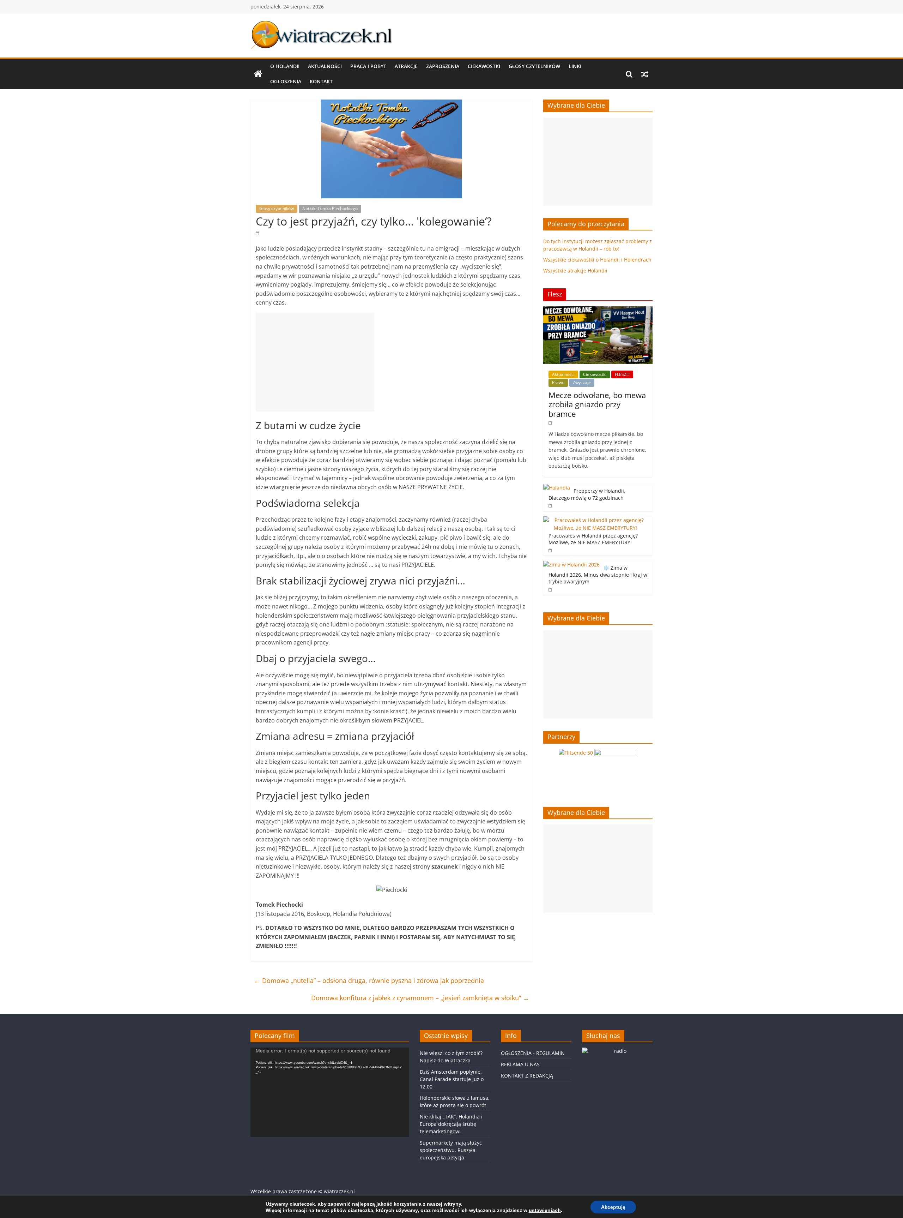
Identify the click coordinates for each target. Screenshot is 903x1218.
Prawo (558, 382)
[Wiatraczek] (258, 74)
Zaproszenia (442, 66)
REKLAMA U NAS (520, 1064)
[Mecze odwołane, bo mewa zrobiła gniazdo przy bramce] (598, 310)
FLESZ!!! (622, 374)
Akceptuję (613, 1207)
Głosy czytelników (534, 66)
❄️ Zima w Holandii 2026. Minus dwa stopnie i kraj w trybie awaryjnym (598, 574)
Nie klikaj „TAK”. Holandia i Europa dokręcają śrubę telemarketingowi (451, 1124)
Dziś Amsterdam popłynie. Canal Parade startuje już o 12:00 (452, 1079)
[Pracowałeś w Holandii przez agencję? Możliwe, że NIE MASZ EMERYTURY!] (596, 520)
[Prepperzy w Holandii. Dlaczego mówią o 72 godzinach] (556, 487)
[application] (329, 1092)
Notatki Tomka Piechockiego (330, 208)
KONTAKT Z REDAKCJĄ (527, 1075)
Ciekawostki (484, 66)
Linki (575, 66)
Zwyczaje (582, 382)
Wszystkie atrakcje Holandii (575, 270)
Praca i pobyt (368, 66)
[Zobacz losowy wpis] (645, 74)
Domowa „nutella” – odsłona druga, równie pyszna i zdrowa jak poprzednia (369, 980)
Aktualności (325, 66)
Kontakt (321, 81)
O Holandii (284, 66)
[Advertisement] (315, 362)
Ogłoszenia (285, 81)
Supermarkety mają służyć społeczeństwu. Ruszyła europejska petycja (451, 1150)
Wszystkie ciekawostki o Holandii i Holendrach (597, 259)
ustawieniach (545, 1210)
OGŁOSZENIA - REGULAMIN (533, 1053)
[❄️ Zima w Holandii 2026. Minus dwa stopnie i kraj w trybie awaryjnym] (571, 564)
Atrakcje (406, 66)
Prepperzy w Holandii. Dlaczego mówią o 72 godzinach (587, 494)
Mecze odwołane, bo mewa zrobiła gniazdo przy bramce (597, 404)
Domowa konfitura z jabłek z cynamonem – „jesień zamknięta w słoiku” (420, 998)
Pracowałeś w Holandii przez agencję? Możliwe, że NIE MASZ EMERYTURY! (593, 539)
